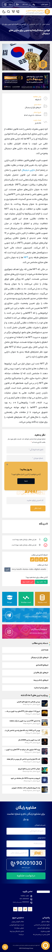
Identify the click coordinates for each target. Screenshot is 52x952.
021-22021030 (24, 899)
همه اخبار (44, 650)
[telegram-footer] (30, 909)
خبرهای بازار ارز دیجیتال (39, 657)
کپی (7, 569)
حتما (26, 481)
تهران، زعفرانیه (25, 896)
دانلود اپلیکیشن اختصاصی (42, 925)
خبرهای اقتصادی (42, 665)
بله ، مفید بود (41, 581)
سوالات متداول (45, 922)
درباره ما (21, 935)
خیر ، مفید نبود (27, 581)
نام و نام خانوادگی (40, 825)
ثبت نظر (38, 508)
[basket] (13, 11)
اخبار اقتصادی (34, 24)
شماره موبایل (41, 838)
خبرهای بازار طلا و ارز (41, 672)
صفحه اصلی (46, 24)
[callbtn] (5, 947)
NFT (26, 257)
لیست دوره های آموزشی (17, 925)
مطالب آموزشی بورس (18, 922)
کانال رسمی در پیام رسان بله (41, 935)
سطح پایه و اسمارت (41, 687)
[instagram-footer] (20, 909)
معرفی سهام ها (19, 928)
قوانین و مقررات (45, 931)
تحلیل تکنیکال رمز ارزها (17, 931)
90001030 (29, 864)
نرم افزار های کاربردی (44, 928)
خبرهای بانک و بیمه (41, 680)
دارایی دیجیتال (28, 170)
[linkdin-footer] (15, 909)
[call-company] (18, 11)
